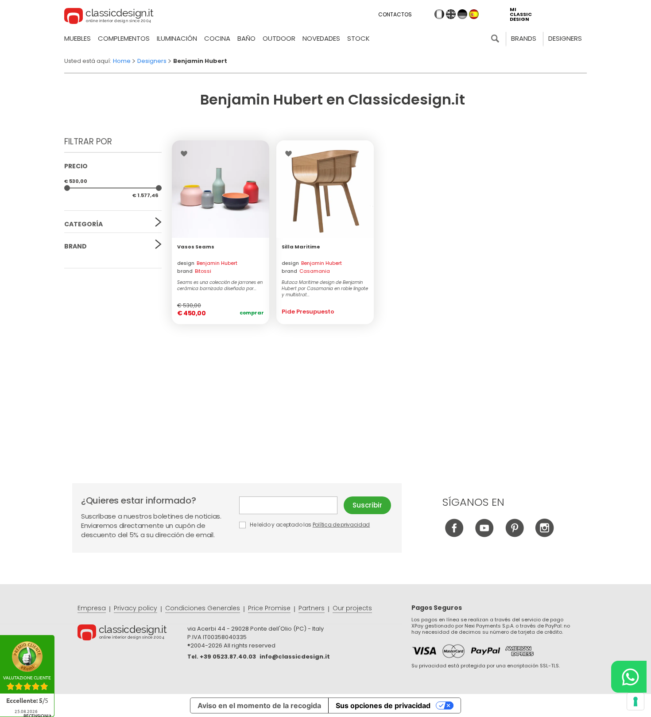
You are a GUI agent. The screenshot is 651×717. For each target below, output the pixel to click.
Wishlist (186, 153)
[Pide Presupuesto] (325, 189)
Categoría (83, 224)
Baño (246, 38)
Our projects (352, 608)
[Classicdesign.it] (109, 17)
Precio (76, 166)
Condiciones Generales (202, 608)
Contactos (395, 14)
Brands (523, 38)
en (451, 14)
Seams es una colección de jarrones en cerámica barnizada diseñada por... (220, 285)
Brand (75, 246)
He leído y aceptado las (309, 524)
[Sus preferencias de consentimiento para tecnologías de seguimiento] (635, 701)
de (462, 14)
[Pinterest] (514, 534)
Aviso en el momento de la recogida (259, 705)
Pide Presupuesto (308, 311)
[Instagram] (544, 534)
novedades (321, 38)
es (474, 14)
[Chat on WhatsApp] (629, 677)
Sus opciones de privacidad (383, 705)
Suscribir (367, 505)
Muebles (77, 38)
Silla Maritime (301, 246)
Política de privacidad (341, 524)
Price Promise (269, 608)
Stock (358, 38)
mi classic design (521, 14)
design (207, 263)
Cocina (217, 38)
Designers (565, 38)
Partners (311, 608)
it (439, 14)
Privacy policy (135, 608)
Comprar (252, 312)
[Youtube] (484, 534)
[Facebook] (454, 534)
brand (194, 271)
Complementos (124, 38)
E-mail (291, 505)
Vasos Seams (195, 246)
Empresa (92, 608)
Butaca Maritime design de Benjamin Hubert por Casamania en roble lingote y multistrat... (325, 288)
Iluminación (177, 38)
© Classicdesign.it (132, 633)
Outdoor (279, 38)
